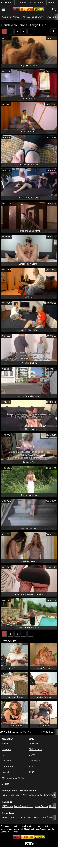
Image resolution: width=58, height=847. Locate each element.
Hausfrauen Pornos (14, 25)
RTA (31, 766)
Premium (6, 760)
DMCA (32, 755)
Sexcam (6, 783)
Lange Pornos (8, 772)
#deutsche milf (9, 817)
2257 (31, 772)
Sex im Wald (21, 795)
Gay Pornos (21, 2)
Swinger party (35, 795)
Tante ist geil (8, 795)
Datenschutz (35, 760)
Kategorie (6, 749)
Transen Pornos (37, 2)
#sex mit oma (33, 817)
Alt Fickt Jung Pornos (33, 17)
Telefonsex (34, 743)
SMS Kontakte (35, 749)
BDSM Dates (48, 732)
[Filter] (54, 31)
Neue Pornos (8, 766)
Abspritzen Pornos (10, 17)
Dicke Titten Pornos (23, 806)
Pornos (51, 2)
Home (5, 743)
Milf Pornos (7, 806)
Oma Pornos (7, 2)
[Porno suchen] (3, 9)
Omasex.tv (8, 641)
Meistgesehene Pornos (13, 778)
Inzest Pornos (41, 806)
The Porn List (29, 732)
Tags (4, 755)
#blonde (21, 817)
